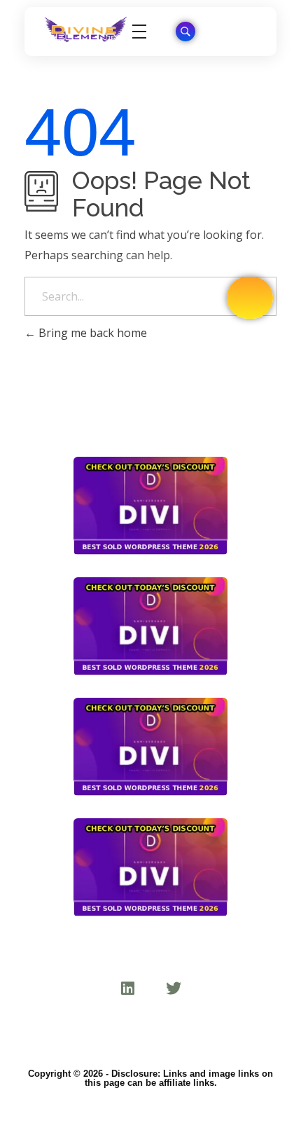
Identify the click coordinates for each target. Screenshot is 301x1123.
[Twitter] (173, 988)
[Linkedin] (127, 988)
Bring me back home (91, 332)
